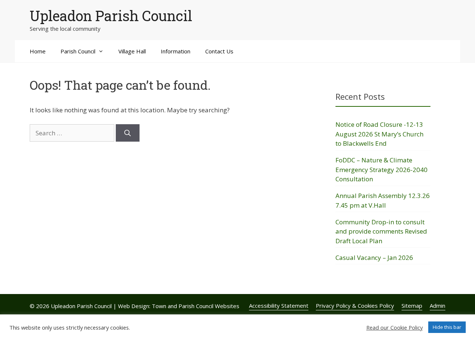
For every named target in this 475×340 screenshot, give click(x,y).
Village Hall (132, 51)
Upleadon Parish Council (111, 15)
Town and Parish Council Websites (195, 306)
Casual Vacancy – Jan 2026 (374, 257)
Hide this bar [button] (447, 327)
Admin (437, 305)
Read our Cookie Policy (394, 327)
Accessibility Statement (278, 305)
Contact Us (219, 51)
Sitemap (412, 305)
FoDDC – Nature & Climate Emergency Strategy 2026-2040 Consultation (381, 169)
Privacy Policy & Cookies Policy (355, 305)
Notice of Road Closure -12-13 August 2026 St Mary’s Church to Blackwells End (379, 134)
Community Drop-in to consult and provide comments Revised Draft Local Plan (381, 231)
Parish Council (77, 51)
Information (175, 51)
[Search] (128, 133)
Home (38, 51)
